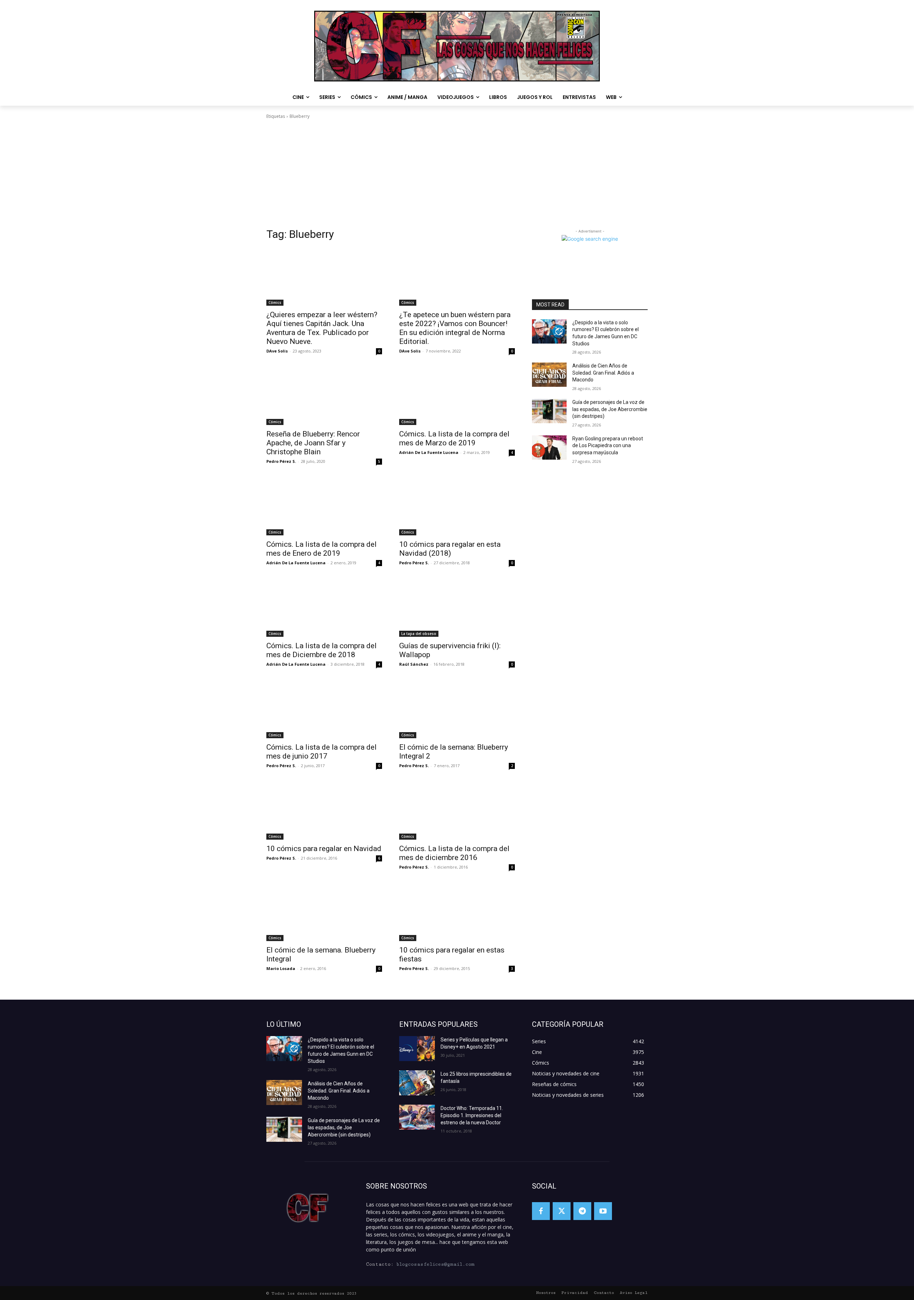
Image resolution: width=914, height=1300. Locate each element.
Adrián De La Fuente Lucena (428, 452)
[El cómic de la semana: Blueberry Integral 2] (457, 709)
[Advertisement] (457, 174)
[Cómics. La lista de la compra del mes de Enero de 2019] (324, 506)
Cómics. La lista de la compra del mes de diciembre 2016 (454, 853)
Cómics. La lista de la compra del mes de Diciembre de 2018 (321, 650)
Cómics (274, 302)
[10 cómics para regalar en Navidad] (324, 811)
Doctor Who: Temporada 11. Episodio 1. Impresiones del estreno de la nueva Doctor (472, 1115)
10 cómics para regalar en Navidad (323, 848)
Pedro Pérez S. (281, 461)
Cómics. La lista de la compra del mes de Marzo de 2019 (454, 438)
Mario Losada (280, 968)
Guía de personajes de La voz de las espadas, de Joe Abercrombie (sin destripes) (609, 409)
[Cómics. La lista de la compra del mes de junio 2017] (324, 709)
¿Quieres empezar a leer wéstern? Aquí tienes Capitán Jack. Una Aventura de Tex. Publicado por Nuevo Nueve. (321, 328)
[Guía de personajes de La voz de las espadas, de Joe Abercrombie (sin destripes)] (549, 411)
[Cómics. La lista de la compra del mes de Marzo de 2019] (457, 396)
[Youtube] (603, 1211)
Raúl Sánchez (413, 664)
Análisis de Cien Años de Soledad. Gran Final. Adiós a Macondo (603, 372)
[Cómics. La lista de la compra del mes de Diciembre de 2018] (324, 608)
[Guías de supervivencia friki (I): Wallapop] (457, 608)
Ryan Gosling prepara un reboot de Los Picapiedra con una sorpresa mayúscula (607, 445)
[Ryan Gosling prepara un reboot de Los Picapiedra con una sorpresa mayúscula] (549, 447)
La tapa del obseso (418, 633)
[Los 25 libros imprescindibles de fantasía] (417, 1082)
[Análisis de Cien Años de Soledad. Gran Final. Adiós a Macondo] (549, 374)
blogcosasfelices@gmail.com (435, 1264)
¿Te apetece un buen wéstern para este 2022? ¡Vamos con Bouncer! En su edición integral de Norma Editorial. (455, 328)
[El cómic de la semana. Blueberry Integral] (324, 912)
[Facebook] (541, 1211)
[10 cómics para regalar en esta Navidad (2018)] (457, 506)
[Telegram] (582, 1211)
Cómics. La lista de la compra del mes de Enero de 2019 (321, 549)
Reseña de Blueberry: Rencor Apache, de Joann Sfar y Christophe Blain (313, 443)
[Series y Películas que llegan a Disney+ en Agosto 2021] (417, 1048)
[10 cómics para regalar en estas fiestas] (457, 912)
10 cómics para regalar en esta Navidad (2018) (450, 549)
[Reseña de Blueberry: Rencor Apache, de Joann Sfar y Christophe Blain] (324, 396)
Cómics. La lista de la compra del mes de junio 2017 (321, 751)
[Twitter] (562, 1211)
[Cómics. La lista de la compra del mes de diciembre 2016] (457, 811)
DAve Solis (277, 351)
